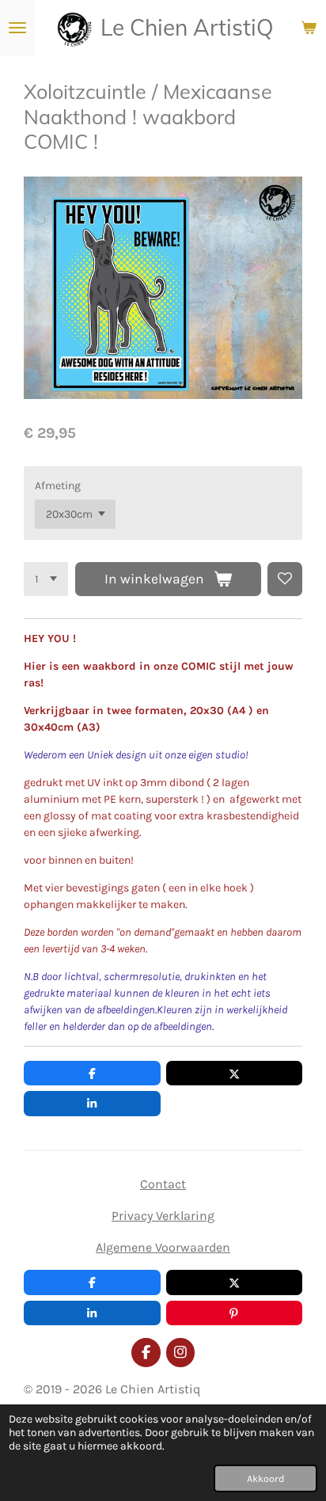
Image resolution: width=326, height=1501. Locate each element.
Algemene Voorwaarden (163, 1247)
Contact (163, 1183)
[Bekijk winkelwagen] (308, 27)
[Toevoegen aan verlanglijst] (284, 579)
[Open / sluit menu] (17, 27)
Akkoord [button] (265, 1478)
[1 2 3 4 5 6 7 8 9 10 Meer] (46, 579)
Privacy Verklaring (163, 1215)
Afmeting (58, 485)
